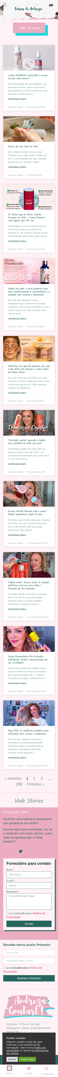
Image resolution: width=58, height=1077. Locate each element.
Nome (9, 870)
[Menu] (9, 1068)
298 (19, 784)
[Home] (29, 1068)
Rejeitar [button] (12, 1059)
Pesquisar (47, 1074)
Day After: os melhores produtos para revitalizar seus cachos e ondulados (28, 732)
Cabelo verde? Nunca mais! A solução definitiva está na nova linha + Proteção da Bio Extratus (28, 585)
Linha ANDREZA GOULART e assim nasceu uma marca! (28, 76)
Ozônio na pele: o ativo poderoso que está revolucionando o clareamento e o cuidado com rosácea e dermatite (28, 292)
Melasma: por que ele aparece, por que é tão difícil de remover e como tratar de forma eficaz (29, 369)
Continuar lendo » (17, 99)
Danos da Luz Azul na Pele (23, 147)
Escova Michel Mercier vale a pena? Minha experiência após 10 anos (27, 512)
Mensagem (12, 891)
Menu (9, 1073)
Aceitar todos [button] (27, 1059)
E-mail (10, 881)
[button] (46, 1068)
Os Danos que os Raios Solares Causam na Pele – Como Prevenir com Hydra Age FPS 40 (26, 218)
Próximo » (35, 784)
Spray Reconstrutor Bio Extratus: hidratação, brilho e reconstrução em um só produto (28, 660)
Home (29, 1073)
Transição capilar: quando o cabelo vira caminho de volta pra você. (26, 441)
